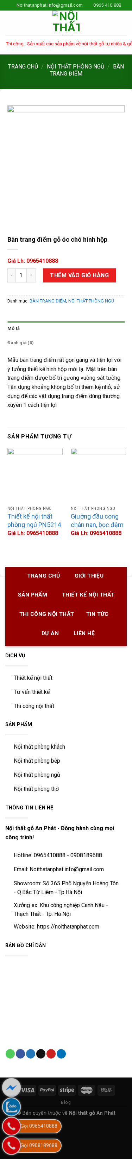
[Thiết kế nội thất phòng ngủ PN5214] (35, 475)
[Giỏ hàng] (123, 23)
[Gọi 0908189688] (11, 1145)
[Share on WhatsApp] (10, 1054)
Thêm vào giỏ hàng (79, 275)
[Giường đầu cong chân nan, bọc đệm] (98, 475)
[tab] (66, 328)
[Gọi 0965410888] (11, 1126)
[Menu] (9, 23)
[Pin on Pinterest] (51, 1054)
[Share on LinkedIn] (61, 1054)
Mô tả (13, 328)
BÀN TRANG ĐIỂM (48, 301)
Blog (66, 1102)
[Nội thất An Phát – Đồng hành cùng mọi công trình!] (66, 23)
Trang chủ (23, 66)
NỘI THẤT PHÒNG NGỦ (75, 66)
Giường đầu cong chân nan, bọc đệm (97, 520)
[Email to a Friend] (40, 1054)
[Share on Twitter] (30, 1054)
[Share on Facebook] (20, 1054)
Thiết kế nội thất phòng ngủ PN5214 (34, 520)
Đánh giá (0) (20, 342)
